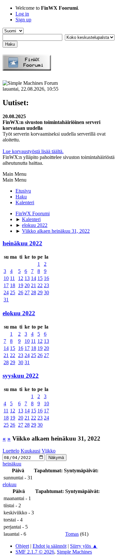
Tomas (72, 534)
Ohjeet (22, 546)
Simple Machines (74, 551)
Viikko (48, 451)
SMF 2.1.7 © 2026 (34, 551)
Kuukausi (30, 451)
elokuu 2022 (19, 313)
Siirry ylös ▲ (83, 546)
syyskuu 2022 (21, 375)
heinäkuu (12, 463)
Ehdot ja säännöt (49, 546)
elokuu (9, 484)
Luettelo (11, 451)
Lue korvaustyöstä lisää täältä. (33, 151)
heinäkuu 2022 (22, 243)
